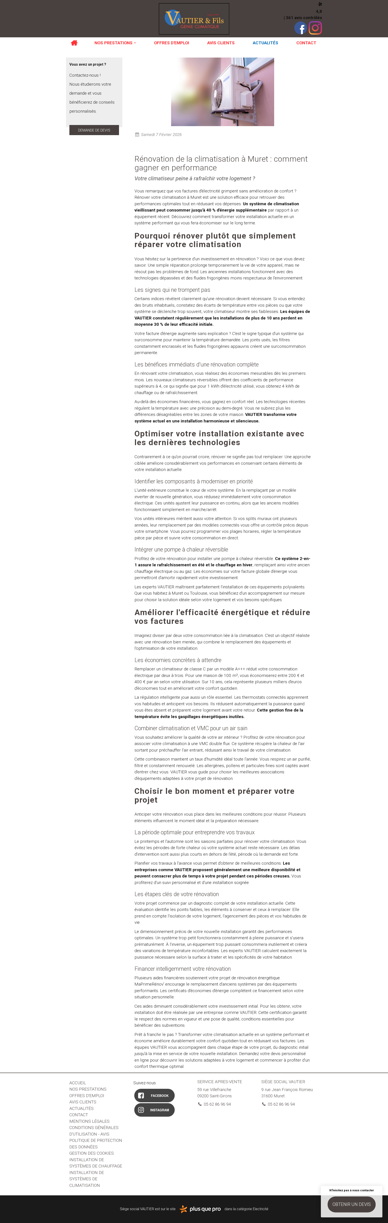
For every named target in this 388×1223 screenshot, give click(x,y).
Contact (306, 42)
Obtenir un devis (352, 1204)
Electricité (260, 1209)
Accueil (74, 43)
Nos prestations (114, 42)
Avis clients (221, 42)
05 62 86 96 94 (217, 1104)
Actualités (265, 42)
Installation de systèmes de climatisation (86, 1179)
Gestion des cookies (91, 1153)
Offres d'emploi (171, 42)
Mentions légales (89, 1121)
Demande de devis (94, 130)
